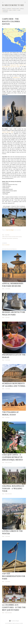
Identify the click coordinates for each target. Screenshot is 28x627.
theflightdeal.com (16, 77)
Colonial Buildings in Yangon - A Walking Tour (13, 488)
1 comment (7, 317)
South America (19, 236)
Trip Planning (15, 238)
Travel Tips (4, 238)
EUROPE (9, 8)
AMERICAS (5, 10)
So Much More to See (13, 5)
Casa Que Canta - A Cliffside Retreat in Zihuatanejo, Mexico (12, 457)
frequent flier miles (14, 65)
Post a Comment (6, 244)
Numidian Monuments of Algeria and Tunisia (13, 384)
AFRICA (22, 8)
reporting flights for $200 (7, 132)
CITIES (14, 10)
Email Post (7, 234)
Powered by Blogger (15, 620)
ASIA (10, 10)
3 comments (7, 581)
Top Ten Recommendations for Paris (13, 576)
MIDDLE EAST (15, 8)
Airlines (6, 236)
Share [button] (3, 234)
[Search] (25, 2)
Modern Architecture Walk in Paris (13, 313)
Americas (9, 236)
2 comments (7, 360)
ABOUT (3, 8)
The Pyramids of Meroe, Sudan (10, 413)
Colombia (14, 236)
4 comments (7, 288)
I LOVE (18, 10)
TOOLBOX (5, 11)
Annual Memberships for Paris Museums (12, 284)
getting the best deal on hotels (12, 66)
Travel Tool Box (9, 238)
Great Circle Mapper (10, 229)
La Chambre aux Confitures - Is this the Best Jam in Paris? (14, 607)
